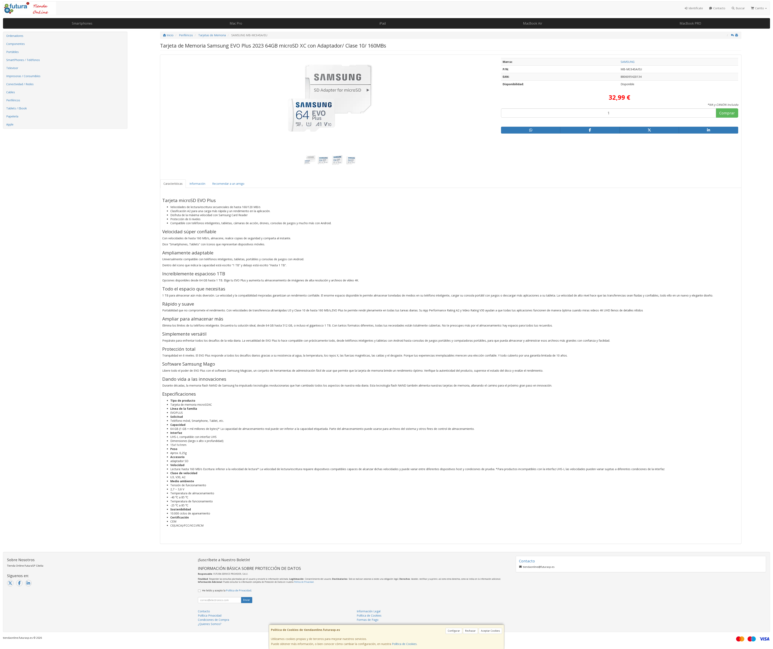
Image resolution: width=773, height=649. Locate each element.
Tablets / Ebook (16, 108)
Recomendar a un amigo (228, 184)
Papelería (12, 116)
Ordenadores (14, 36)
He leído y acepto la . (227, 590)
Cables (10, 92)
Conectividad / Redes (20, 84)
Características (173, 184)
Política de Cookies (404, 644)
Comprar (727, 113)
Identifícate (695, 8)
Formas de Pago (367, 620)
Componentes (15, 44)
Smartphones (82, 23)
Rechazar (470, 630)
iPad (382, 23)
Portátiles (12, 52)
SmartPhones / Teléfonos (23, 60)
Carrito (759, 8)
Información (197, 184)
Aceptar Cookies (490, 630)
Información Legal (368, 611)
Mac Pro (236, 23)
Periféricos (13, 100)
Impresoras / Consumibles (23, 76)
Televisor (12, 68)
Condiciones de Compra (213, 620)
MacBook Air (532, 23)
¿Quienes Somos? (209, 624)
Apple (9, 124)
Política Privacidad (209, 615)
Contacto (718, 8)
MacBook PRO (690, 23)
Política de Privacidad (304, 582)
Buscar (740, 8)
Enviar (246, 600)
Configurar (454, 630)
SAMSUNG (628, 62)
